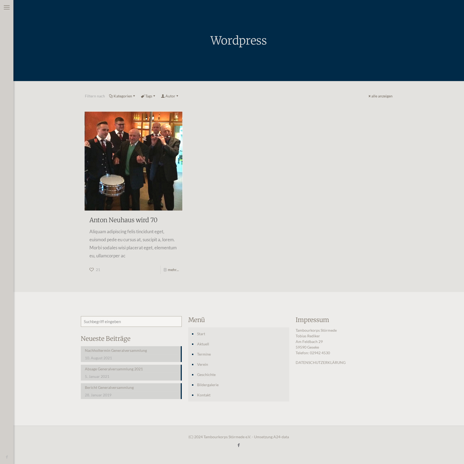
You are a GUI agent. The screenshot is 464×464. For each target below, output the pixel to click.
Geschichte (206, 374)
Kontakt (204, 395)
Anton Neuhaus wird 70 (123, 220)
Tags (148, 96)
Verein (202, 364)
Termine (204, 354)
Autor (170, 96)
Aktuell (203, 344)
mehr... (173, 269)
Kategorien (123, 96)
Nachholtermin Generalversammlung (116, 350)
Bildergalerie (208, 384)
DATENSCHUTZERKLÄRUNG (321, 362)
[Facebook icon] (7, 457)
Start (201, 333)
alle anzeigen (382, 96)
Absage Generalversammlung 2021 (114, 369)
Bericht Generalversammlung (109, 387)
